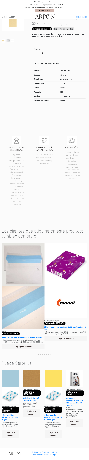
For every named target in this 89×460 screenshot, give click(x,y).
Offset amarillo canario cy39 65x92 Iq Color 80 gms (53, 417)
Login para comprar (23, 346)
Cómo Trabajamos (40, 2)
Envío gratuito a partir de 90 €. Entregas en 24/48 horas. (43, 7)
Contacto (61, 5)
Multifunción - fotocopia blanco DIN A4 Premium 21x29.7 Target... (74, 401)
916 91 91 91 (33, 5)
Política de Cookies (40, 452)
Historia (52, 2)
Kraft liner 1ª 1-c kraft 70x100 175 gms (31, 399)
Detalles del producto (46, 63)
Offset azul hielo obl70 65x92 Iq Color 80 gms (9, 417)
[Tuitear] (42, 53)
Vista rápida (23, 328)
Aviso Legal (51, 454)
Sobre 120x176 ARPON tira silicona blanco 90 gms (21, 337)
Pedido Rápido (44, 11)
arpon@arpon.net (49, 5)
